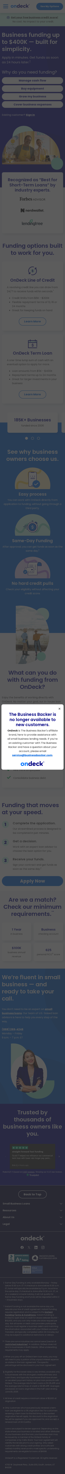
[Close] (59, 708)
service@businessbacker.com (32, 755)
